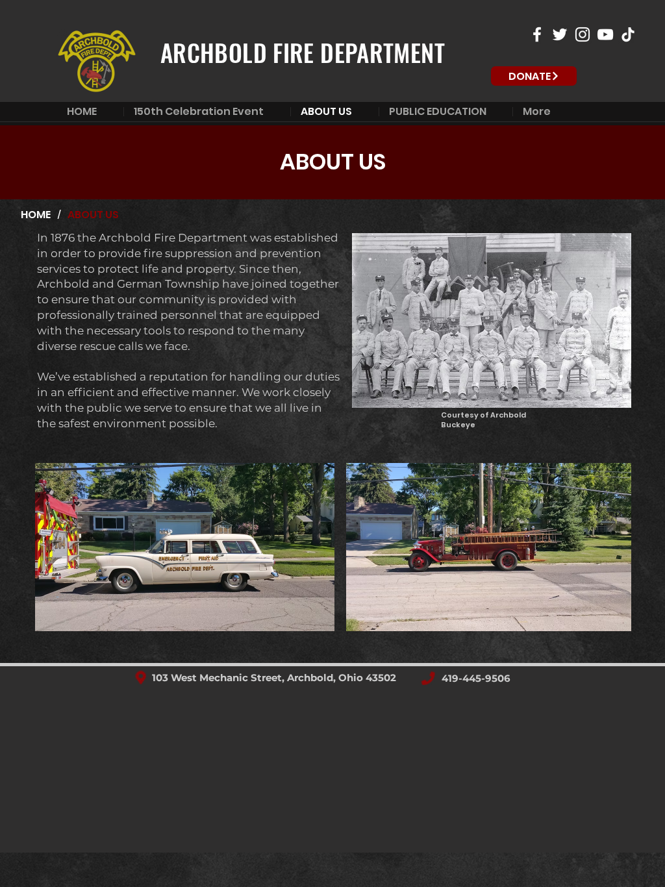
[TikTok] (628, 34)
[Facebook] (537, 34)
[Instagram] (582, 34)
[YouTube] (605, 34)
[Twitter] (560, 34)
